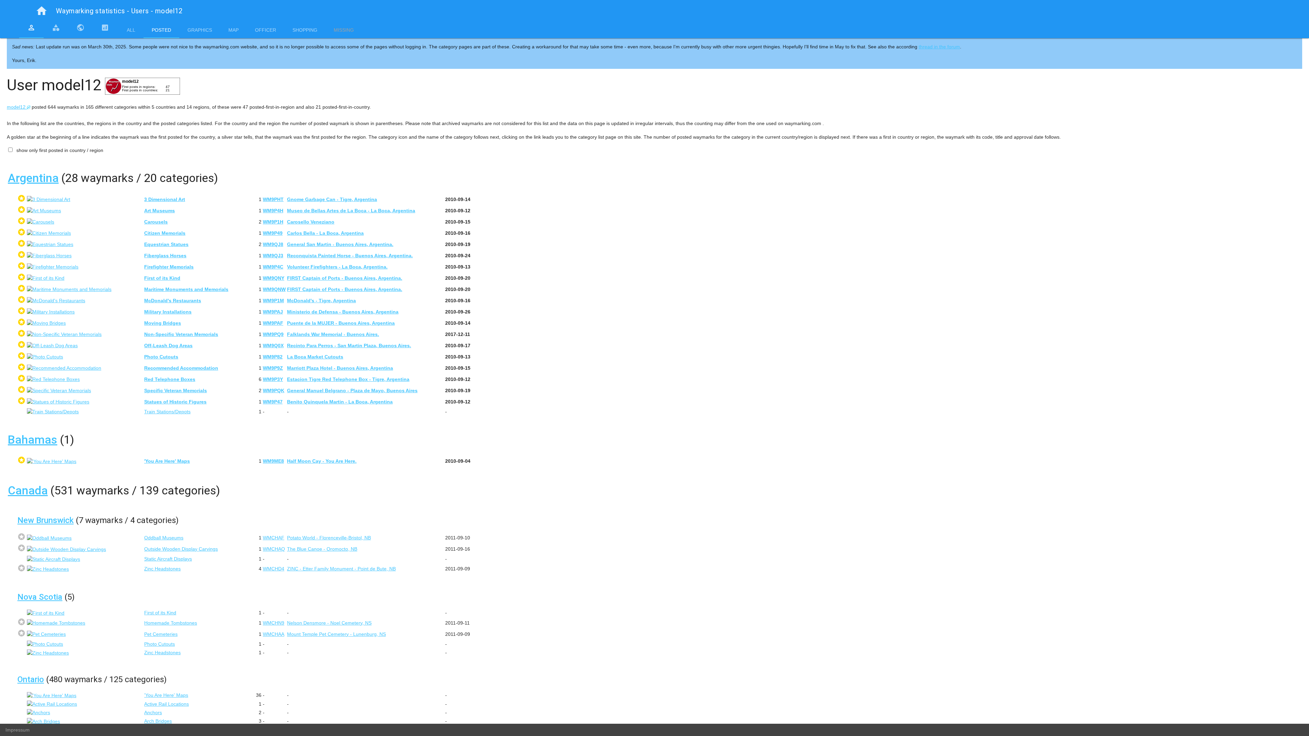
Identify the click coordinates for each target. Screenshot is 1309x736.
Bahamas (32, 439)
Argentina (33, 178)
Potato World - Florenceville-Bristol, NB (329, 537)
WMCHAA (273, 634)
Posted (161, 30)
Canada (28, 490)
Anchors (153, 712)
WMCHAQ (274, 549)
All (131, 30)
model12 (17, 107)
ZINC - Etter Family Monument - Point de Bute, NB (341, 568)
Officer (265, 30)
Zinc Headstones (162, 568)
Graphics (199, 30)
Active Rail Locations (166, 704)
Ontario (30, 679)
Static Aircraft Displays (168, 559)
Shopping (304, 30)
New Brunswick (45, 520)
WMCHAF (273, 537)
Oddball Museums (163, 537)
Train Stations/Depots (167, 411)
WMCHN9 (273, 623)
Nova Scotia (39, 597)
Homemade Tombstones (170, 623)
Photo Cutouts (159, 644)
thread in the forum (939, 46)
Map (233, 30)
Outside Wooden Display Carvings (181, 549)
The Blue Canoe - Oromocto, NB (322, 549)
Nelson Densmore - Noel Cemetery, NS (329, 623)
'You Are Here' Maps (166, 695)
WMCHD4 (273, 568)
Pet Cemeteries (161, 634)
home (41, 11)
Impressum (17, 730)
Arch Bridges (158, 721)
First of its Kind (160, 612)
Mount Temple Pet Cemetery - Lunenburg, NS (336, 634)
